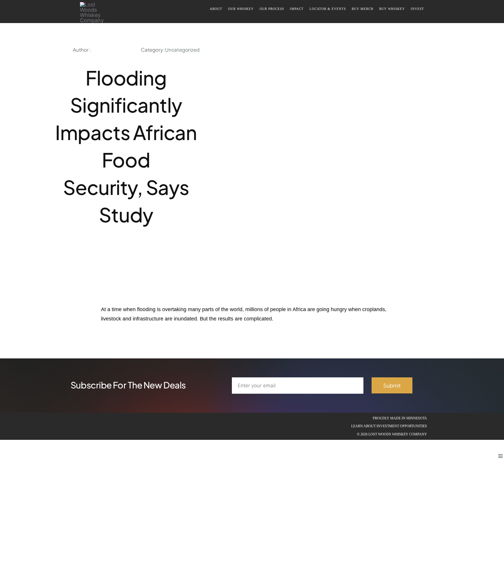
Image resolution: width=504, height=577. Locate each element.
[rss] (126, 252)
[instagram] (88, 426)
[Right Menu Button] (500, 456)
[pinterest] (116, 252)
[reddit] (136, 252)
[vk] (146, 252)
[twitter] (106, 252)
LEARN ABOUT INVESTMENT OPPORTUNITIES (389, 426)
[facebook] (96, 252)
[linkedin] (97, 426)
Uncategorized (182, 49)
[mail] (156, 252)
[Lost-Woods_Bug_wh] (92, 4)
